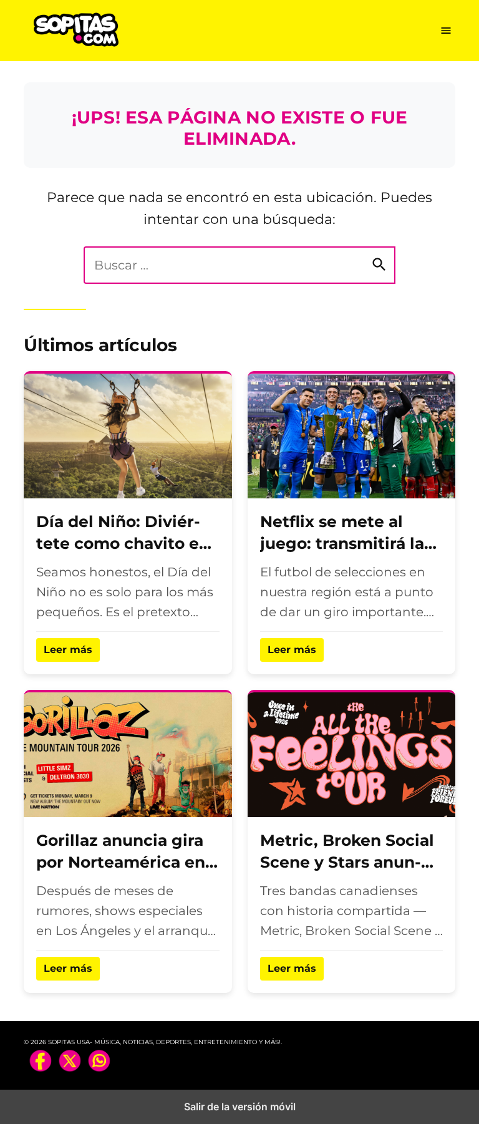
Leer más (68, 650)
